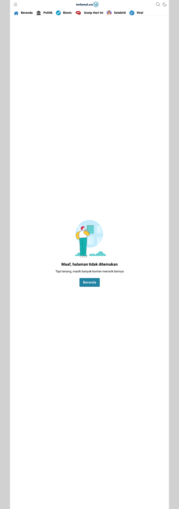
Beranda (89, 282)
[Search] (158, 4)
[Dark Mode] (164, 4)
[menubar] (15, 4)
